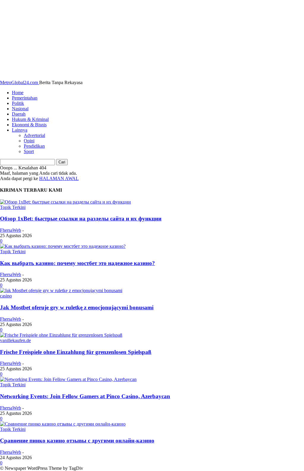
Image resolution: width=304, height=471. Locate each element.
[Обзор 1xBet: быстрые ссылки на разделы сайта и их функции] (65, 201)
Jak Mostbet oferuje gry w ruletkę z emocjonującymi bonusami (76, 307)
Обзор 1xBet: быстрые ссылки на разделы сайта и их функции (81, 218)
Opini (29, 140)
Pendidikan (34, 146)
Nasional (20, 108)
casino (6, 295)
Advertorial (34, 135)
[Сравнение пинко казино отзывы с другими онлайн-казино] (63, 423)
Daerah (19, 113)
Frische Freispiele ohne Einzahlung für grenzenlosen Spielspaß (75, 352)
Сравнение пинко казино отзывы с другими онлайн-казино (77, 440)
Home (17, 92)
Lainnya (19, 130)
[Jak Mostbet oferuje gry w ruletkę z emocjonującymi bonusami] (61, 290)
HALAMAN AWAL (59, 178)
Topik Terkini (13, 207)
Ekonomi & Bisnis (29, 124)
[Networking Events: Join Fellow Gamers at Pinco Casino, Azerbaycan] (68, 379)
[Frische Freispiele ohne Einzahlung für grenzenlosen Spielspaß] (61, 335)
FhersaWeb (10, 230)
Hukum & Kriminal (30, 119)
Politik (18, 103)
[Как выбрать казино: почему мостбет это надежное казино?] (63, 246)
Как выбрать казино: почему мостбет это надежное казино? (77, 263)
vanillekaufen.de (15, 340)
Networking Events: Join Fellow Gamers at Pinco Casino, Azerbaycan (85, 396)
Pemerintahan (24, 97)
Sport (29, 151)
